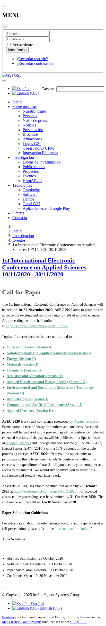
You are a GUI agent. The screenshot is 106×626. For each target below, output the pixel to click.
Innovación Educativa (40, 153)
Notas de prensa (36, 120)
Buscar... (49, 89)
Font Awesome (31, 622)
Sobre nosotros (24, 106)
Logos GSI (32, 143)
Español (37, 603)
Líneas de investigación (42, 162)
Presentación (33, 130)
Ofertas (18, 213)
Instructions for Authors (73, 529)
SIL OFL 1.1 (78, 622)
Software (30, 194)
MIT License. (11, 622)
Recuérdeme (22, 44)
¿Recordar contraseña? (34, 63)
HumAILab (32, 180)
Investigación (23, 157)
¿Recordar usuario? (32, 59)
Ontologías (31, 190)
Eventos (29, 176)
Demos (28, 199)
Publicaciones (34, 167)
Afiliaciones (32, 139)
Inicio (17, 102)
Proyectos (31, 171)
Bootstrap (9, 617)
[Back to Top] (4, 587)
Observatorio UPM (38, 148)
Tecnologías (22, 185)
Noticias (29, 125)
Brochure (30, 134)
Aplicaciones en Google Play (46, 208)
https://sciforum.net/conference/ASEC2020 (37, 326)
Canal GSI (31, 204)
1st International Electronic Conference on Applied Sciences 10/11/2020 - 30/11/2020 (44, 267)
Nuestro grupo (34, 111)
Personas (30, 116)
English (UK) (50, 608)
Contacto (19, 217)
